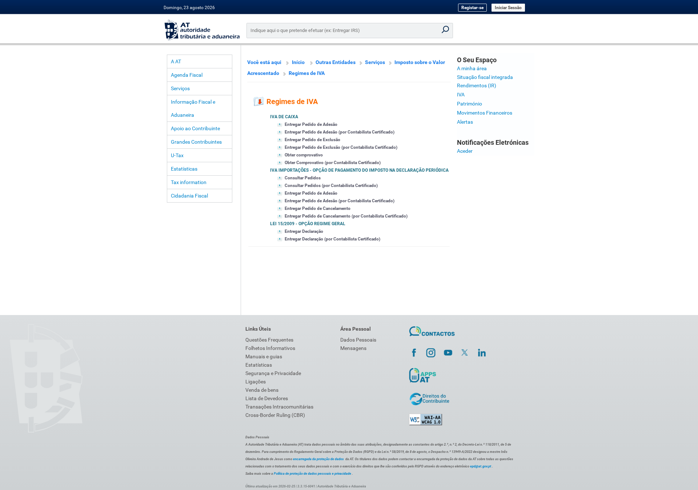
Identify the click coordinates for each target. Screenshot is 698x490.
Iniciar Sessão (508, 7)
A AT (176, 61)
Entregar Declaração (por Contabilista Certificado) (332, 239)
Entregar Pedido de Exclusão (312, 139)
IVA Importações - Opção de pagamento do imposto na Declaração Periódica (359, 170)
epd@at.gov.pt (480, 466)
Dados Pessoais (358, 340)
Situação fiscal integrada (485, 77)
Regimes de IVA (307, 73)
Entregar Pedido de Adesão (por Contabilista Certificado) (339, 132)
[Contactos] (432, 337)
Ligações (255, 382)
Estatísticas (184, 169)
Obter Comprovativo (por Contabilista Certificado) (333, 162)
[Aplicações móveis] (422, 382)
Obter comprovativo (304, 155)
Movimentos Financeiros (484, 113)
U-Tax (177, 155)
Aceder (465, 151)
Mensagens (353, 348)
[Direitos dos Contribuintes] (429, 404)
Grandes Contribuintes (196, 142)
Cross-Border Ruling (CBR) (275, 415)
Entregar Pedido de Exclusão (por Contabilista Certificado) (341, 147)
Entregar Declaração (304, 231)
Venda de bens (261, 390)
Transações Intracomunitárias (279, 407)
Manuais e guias (263, 356)
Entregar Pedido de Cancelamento (317, 208)
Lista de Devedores (266, 398)
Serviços (180, 88)
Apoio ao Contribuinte (195, 128)
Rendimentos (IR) (476, 85)
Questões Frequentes (269, 340)
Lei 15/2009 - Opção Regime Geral (307, 223)
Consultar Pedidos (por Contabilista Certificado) (331, 185)
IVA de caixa (284, 116)
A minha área (472, 68)
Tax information (188, 182)
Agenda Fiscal (186, 75)
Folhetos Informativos (270, 348)
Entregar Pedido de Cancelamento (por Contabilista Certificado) (346, 216)
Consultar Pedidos (303, 177)
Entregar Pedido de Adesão (311, 124)
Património (469, 104)
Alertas (465, 122)
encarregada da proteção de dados (318, 459)
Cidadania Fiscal (189, 196)
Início (298, 62)
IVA (461, 94)
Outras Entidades (336, 62)
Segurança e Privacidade (273, 373)
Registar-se (472, 7)
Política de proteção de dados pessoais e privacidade (312, 473)
